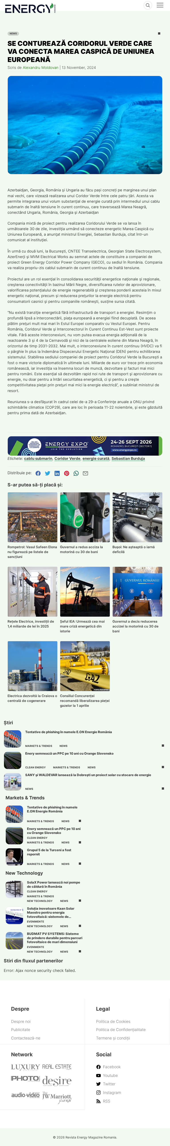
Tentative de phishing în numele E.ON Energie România (68, 732)
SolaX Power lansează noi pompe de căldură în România (53, 884)
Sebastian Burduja (128, 458)
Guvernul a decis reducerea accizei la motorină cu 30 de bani (135, 626)
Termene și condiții (113, 1038)
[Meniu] (160, 6)
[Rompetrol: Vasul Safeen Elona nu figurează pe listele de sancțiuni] (33, 517)
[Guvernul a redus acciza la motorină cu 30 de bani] (85, 517)
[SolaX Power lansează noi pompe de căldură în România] (14, 889)
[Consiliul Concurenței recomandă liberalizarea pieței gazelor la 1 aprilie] (85, 666)
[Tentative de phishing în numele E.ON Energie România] (12, 739)
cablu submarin (38, 458)
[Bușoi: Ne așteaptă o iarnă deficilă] (137, 517)
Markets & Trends (38, 746)
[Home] (30, 7)
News (13, 33)
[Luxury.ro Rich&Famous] (25, 1069)
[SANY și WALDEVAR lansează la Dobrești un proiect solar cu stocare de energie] (12, 782)
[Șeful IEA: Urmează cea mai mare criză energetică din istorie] (85, 592)
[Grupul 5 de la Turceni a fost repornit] (14, 857)
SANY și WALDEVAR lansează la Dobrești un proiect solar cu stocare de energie (88, 775)
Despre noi (21, 1021)
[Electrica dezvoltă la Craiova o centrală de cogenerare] (33, 666)
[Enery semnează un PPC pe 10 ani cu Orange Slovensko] (12, 760)
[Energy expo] (85, 446)
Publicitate (20, 1029)
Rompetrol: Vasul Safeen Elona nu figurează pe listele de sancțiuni (32, 552)
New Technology (40, 901)
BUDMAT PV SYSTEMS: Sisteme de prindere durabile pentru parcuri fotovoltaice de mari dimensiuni (54, 938)
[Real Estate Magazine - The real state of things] (56, 1068)
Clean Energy (35, 767)
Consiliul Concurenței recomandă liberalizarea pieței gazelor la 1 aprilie (85, 701)
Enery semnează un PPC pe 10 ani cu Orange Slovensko (69, 754)
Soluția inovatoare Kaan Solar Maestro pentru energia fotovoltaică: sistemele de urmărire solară (50, 915)
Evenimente (35, 921)
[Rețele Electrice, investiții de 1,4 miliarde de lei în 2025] (33, 592)
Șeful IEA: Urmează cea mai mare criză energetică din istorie (82, 626)
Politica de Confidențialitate (121, 1029)
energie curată (96, 458)
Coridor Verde (67, 458)
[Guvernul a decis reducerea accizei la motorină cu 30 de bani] (137, 592)
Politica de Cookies (113, 1021)
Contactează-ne (25, 1038)
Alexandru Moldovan (40, 67)
